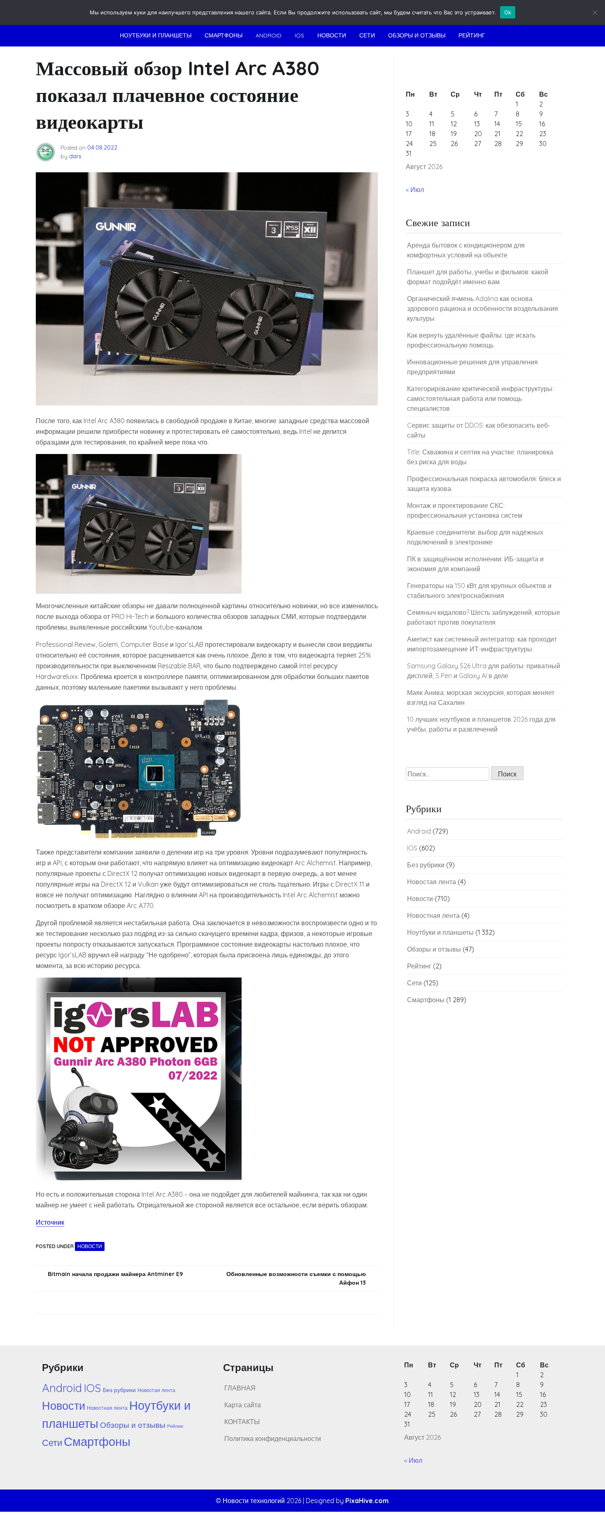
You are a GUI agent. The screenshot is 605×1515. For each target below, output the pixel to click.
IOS (299, 35)
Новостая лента (431, 882)
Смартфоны (223, 35)
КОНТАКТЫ (242, 1422)
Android (269, 35)
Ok (508, 12)
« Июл (415, 189)
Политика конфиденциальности (272, 1438)
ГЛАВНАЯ (240, 1388)
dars (75, 156)
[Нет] (595, 12)
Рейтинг (471, 35)
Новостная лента (433, 915)
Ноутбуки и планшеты (155, 35)
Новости (331, 35)
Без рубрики (425, 865)
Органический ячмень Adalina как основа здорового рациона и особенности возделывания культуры (482, 308)
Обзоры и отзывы (416, 35)
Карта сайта (242, 1405)
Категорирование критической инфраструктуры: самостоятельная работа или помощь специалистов (480, 398)
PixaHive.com (367, 1500)
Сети (367, 35)
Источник (50, 1222)
